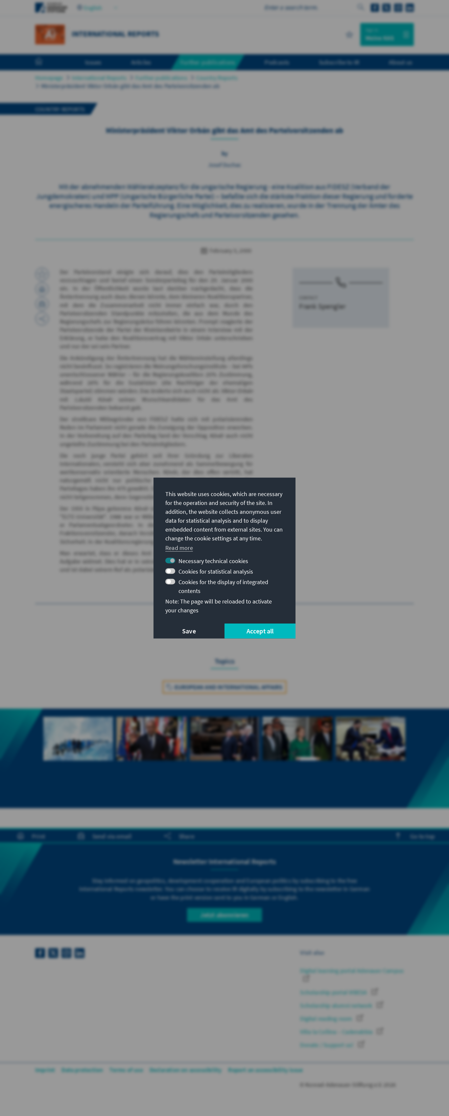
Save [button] (189, 631)
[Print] (42, 289)
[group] (78, 746)
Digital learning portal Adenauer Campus (352, 970)
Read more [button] (179, 548)
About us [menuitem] (400, 62)
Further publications (161, 77)
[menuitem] (45, 62)
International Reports (99, 77)
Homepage (49, 77)
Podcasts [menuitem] (277, 62)
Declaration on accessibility (186, 1070)
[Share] (42, 318)
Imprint (45, 1070)
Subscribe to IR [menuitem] (339, 62)
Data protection (82, 1070)
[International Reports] (50, 33)
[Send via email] (42, 303)
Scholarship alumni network (336, 1005)
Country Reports (217, 77)
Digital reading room (326, 1018)
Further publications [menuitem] (207, 62)
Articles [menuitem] (141, 62)
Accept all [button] (260, 631)
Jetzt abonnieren (224, 915)
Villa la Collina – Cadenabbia (337, 1032)
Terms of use (126, 1070)
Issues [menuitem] (93, 62)
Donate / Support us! (327, 1045)
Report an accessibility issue (265, 1070)
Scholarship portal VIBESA (334, 992)
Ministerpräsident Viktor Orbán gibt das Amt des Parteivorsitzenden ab (130, 86)
